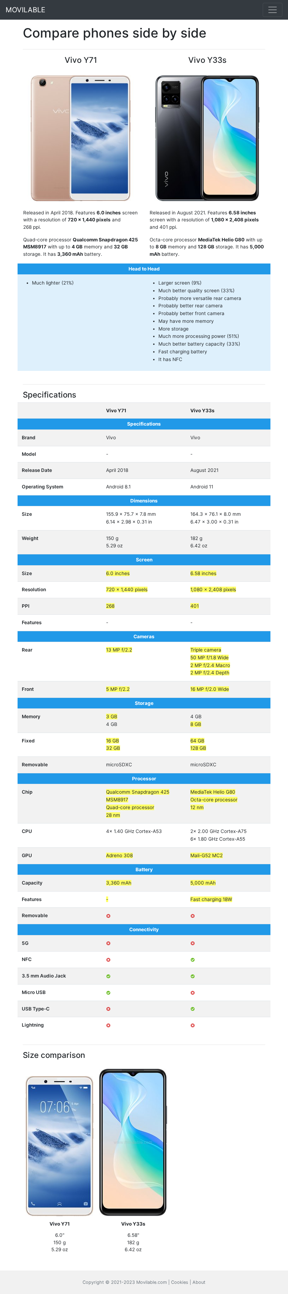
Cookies (179, 1282)
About (198, 1282)
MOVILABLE (25, 10)
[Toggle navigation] (272, 10)
